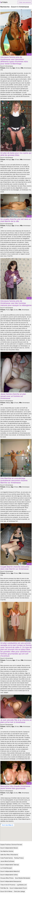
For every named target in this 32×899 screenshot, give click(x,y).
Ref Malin (4, 2)
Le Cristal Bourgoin (6, 868)
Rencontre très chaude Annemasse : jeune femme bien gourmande (15, 787)
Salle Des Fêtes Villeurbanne (9, 854)
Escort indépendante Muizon (9, 848)
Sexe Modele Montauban (22, 878)
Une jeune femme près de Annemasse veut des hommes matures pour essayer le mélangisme (15, 303)
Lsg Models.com (22, 885)
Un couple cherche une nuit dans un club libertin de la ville (15, 220)
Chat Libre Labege (19, 891)
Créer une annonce (25, 2)
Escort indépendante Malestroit (10, 871)
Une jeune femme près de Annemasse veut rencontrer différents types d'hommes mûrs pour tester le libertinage (14, 60)
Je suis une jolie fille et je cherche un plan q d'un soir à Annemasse (15, 721)
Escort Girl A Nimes (6, 891)
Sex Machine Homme (7, 851)
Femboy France (19, 858)
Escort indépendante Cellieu (9, 874)
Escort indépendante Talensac (10, 864)
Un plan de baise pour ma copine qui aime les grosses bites (15, 154)
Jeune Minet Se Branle (7, 861)
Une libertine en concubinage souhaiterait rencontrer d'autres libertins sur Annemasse (13, 480)
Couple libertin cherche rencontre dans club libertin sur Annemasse (14, 568)
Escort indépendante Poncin (18, 888)
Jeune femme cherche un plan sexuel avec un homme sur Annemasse (13, 396)
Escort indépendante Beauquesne (11, 881)
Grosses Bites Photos (7, 878)
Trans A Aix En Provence (8, 885)
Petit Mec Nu (4, 888)
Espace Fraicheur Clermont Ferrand (11, 844)
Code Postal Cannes (7, 858)
